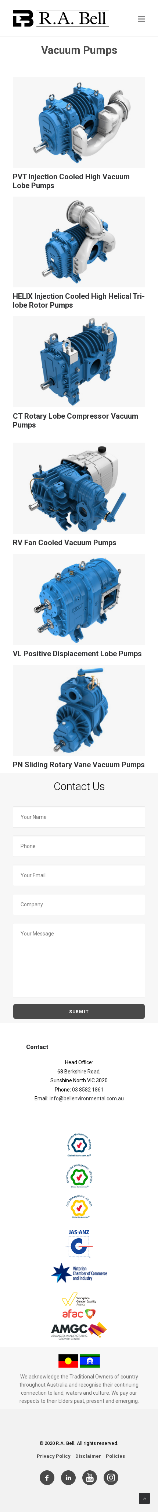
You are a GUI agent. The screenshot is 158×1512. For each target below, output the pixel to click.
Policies (115, 1456)
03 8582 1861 (88, 1090)
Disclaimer (88, 1456)
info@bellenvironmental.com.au (87, 1098)
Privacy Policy (54, 1456)
